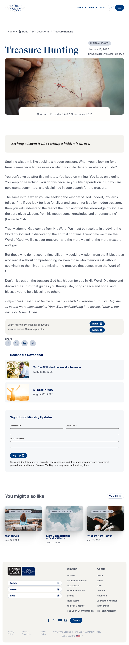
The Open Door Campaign (80, 610)
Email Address (17, 438)
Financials (102, 595)
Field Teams (73, 600)
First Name (15, 426)
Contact (101, 590)
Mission (71, 575)
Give (99, 585)
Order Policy (43, 633)
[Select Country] (80, 636)
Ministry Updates (75, 605)
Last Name (71, 426)
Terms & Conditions (26, 633)
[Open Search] (111, 8)
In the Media (103, 605)
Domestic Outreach (77, 580)
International (73, 585)
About (100, 575)
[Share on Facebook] (8, 343)
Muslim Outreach (76, 590)
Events (70, 595)
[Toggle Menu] (119, 8)
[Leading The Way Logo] (15, 8)
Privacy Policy (11, 633)
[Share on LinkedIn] (24, 343)
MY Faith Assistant (106, 610)
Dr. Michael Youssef (107, 600)
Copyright (57, 631)
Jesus (100, 580)
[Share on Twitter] (16, 343)
